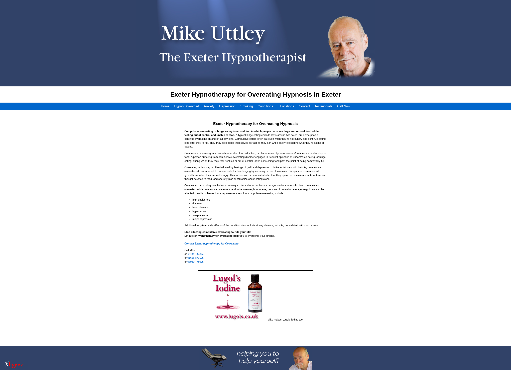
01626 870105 (195, 257)
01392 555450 (196, 253)
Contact (304, 106)
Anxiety (209, 106)
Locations (287, 106)
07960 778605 (195, 261)
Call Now (343, 106)
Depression (227, 106)
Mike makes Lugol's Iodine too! (285, 319)
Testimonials (323, 106)
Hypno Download (186, 106)
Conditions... (266, 106)
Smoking (246, 106)
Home (165, 106)
